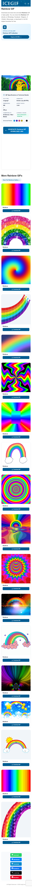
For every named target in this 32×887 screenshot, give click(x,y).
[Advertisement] (16, 58)
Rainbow (5, 207)
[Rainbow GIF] (16, 194)
